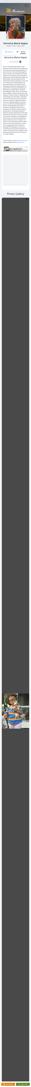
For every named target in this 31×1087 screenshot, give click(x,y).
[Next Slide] (27, 711)
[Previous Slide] (3, 711)
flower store (20, 142)
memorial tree (22, 140)
